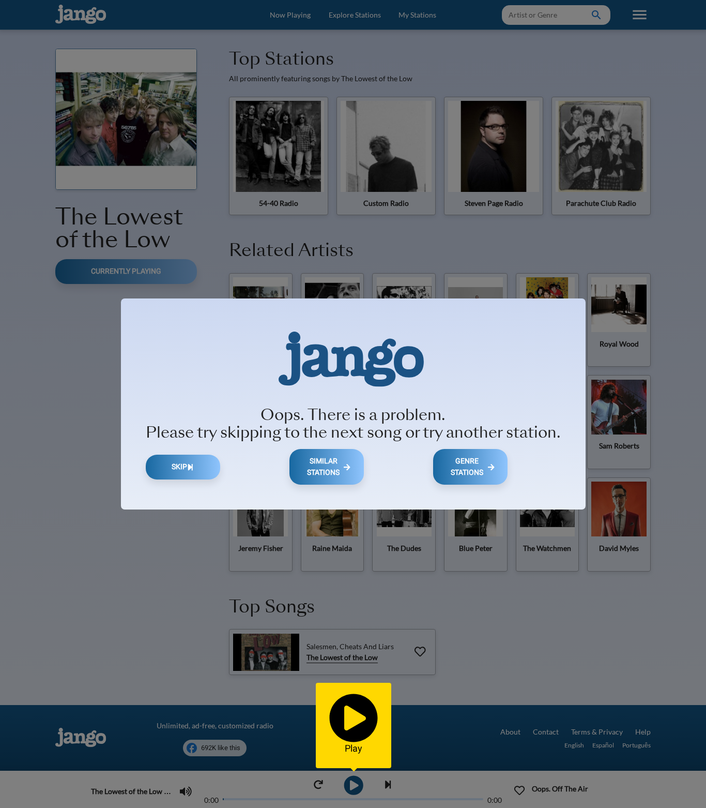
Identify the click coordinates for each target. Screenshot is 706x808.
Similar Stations (323, 467)
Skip (179, 466)
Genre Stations (467, 467)
